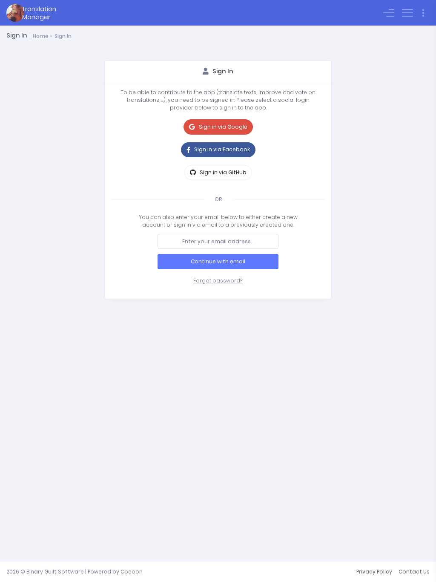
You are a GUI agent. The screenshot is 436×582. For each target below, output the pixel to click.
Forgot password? (217, 280)
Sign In (63, 36)
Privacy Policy (374, 571)
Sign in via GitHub (222, 172)
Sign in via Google (222, 126)
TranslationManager (39, 12)
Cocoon (131, 571)
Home (41, 36)
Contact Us (414, 571)
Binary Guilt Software (55, 571)
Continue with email (218, 261)
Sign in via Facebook (221, 149)
